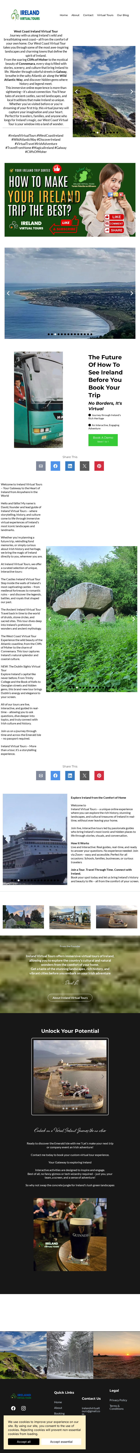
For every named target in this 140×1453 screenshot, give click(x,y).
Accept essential (61, 1442)
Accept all (24, 1442)
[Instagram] (23, 1408)
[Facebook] (13, 1408)
